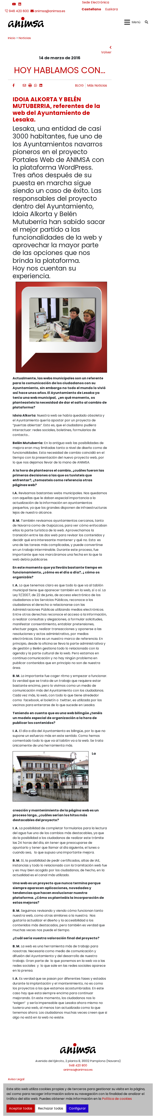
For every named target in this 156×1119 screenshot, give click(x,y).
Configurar (77, 1108)
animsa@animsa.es (49, 11)
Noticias (25, 38)
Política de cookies (117, 1098)
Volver (106, 52)
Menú (136, 22)
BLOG (79, 85)
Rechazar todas (50, 1108)
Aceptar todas (20, 1108)
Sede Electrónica (95, 2)
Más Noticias (97, 85)
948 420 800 (18, 11)
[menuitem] (91, 9)
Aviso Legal (16, 1079)
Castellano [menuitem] (91, 9)
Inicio (11, 38)
